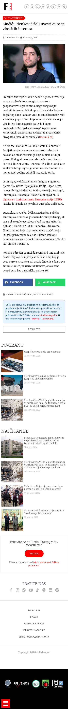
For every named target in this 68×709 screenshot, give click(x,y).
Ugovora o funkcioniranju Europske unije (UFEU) (32, 199)
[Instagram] (32, 6)
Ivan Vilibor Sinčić (43, 294)
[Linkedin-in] (59, 6)
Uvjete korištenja (41, 562)
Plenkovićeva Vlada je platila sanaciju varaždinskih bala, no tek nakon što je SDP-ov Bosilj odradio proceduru (45, 403)
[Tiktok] (48, 6)
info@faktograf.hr (48, 315)
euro (29, 294)
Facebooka (47, 318)
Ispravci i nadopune (34, 630)
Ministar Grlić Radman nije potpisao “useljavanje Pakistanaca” (44, 512)
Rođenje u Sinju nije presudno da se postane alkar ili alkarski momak (43, 487)
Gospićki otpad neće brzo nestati (42, 351)
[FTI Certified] (57, 684)
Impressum (34, 610)
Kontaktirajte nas (34, 623)
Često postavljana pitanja (34, 637)
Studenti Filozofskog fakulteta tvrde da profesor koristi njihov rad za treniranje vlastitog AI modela (44, 440)
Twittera (35, 318)
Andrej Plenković (16, 294)
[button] (18, 282)
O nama (34, 617)
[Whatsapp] (37, 6)
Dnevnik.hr (45, 137)
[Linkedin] (50, 590)
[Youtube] (42, 6)
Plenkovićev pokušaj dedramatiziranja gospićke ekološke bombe (45, 377)
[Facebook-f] (26, 6)
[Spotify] (64, 6)
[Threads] (53, 6)
